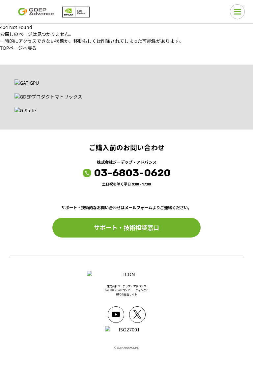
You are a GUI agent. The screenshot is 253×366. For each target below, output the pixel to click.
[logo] (36, 11)
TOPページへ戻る (18, 48)
